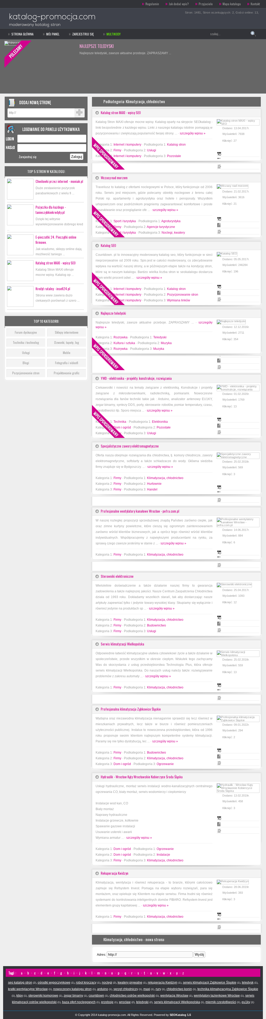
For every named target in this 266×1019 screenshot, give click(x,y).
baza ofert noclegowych (79, 1002)
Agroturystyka (171, 221)
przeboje (107, 1002)
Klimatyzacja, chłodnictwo (165, 478)
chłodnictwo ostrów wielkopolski (132, 995)
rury (158, 989)
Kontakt (255, 4)
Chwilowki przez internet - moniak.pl (59, 181)
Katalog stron (176, 144)
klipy (19, 995)
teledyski (142, 1002)
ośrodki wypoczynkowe (54, 982)
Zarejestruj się (83, 34)
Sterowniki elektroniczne (117, 576)
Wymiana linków (178, 300)
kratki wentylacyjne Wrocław (28, 989)
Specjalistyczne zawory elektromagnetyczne (130, 446)
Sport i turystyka (125, 221)
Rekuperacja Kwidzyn (114, 873)
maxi (146, 989)
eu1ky (246, 1002)
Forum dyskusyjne (26, 332)
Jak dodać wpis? (179, 4)
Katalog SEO (90, 46)
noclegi (107, 982)
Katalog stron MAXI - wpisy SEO (56, 262)
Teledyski (160, 337)
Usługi (26, 352)
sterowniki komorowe (43, 995)
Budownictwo (156, 625)
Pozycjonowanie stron (25, 373)
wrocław (125, 1002)
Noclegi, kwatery (173, 232)
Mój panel (52, 34)
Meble (66, 352)
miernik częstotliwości (220, 1002)
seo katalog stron (20, 982)
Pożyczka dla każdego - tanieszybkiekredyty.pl (51, 209)
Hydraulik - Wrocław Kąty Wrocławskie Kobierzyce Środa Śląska (142, 776)
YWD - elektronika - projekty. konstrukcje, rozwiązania (136, 378)
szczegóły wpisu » (192, 133)
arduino (102, 989)
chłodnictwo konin (179, 989)
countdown (96, 995)
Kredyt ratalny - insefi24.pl (53, 288)
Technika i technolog (26, 342)
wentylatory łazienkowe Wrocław (217, 995)
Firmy (117, 478)
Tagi (11, 972)
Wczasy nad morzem (114, 177)
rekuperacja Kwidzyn (162, 982)
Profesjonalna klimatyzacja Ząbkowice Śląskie (131, 709)
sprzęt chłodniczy (126, 989)
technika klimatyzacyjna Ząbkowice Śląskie (227, 989)
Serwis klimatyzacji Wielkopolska (122, 644)
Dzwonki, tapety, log (66, 342)
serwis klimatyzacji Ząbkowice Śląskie (209, 982)
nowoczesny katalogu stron (72, 989)
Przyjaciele (206, 4)
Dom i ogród (122, 764)
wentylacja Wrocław (174, 995)
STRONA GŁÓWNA (22, 34)
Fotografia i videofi (66, 363)
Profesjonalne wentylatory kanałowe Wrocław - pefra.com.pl (140, 511)
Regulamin (152, 4)
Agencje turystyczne (161, 227)
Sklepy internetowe (66, 332)
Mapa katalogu (232, 4)
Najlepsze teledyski (113, 313)
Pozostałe (174, 156)
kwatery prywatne (130, 982)
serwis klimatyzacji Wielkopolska (177, 1002)
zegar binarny (73, 995)
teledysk (248, 982)
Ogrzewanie (165, 764)
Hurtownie (154, 484)
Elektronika (160, 422)
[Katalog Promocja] (40, 4)
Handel (152, 489)
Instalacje (163, 854)
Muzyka (166, 343)
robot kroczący (86, 982)
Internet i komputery (127, 144)
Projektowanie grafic (66, 373)
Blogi (26, 363)
